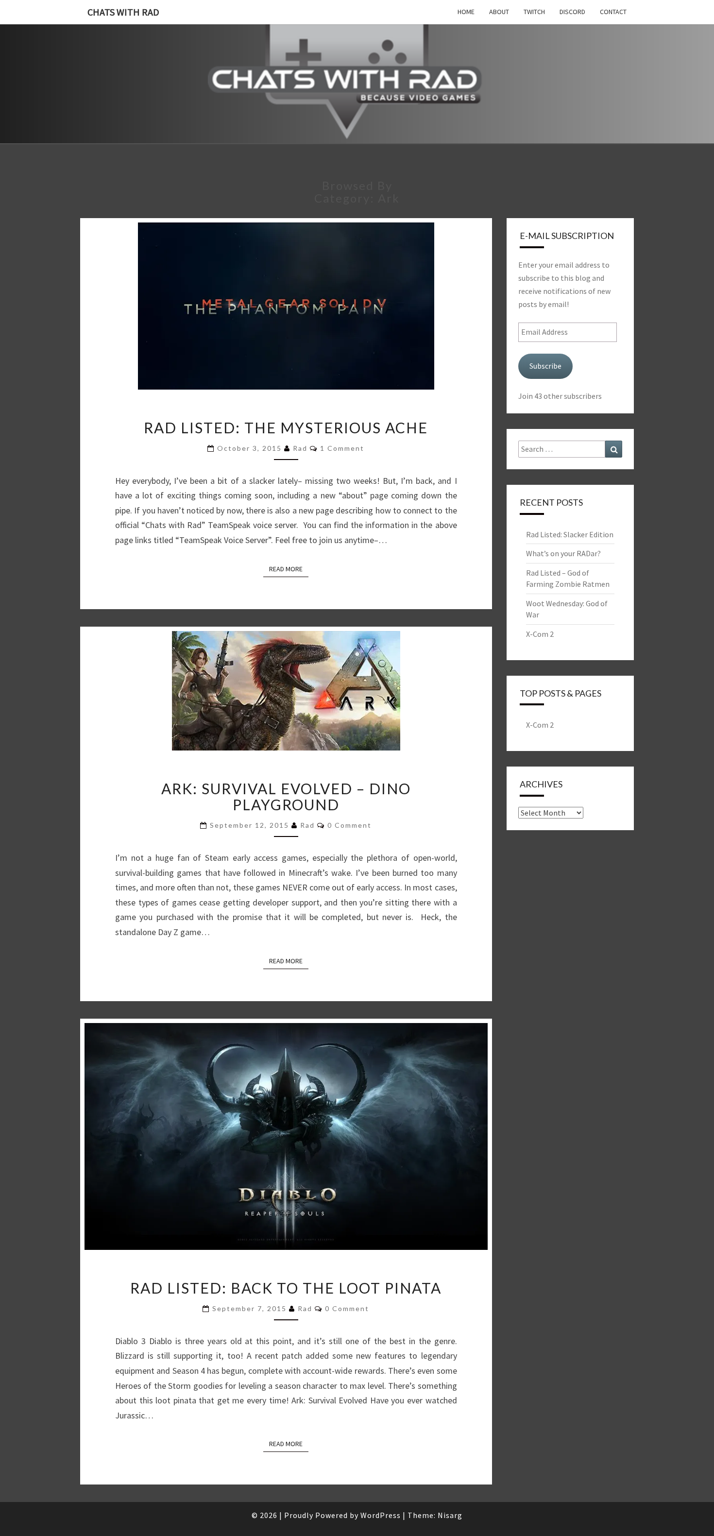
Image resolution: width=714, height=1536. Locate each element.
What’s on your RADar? (563, 553)
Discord (572, 11)
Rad (300, 448)
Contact (613, 11)
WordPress (380, 1515)
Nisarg (450, 1515)
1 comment (342, 448)
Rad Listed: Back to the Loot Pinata (286, 1288)
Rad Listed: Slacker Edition (569, 534)
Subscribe (545, 366)
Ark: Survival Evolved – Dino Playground (286, 796)
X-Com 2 (540, 634)
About (499, 11)
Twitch (534, 11)
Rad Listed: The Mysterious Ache (286, 427)
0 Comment (349, 825)
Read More (288, 568)
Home (466, 11)
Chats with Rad (123, 12)
